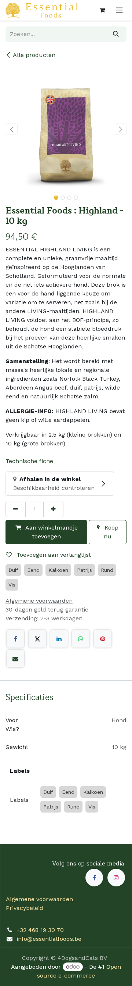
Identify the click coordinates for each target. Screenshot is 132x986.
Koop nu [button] (110, 532)
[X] (37, 639)
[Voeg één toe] (53, 509)
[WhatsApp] (80, 639)
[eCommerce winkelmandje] (102, 10)
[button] (12, 129)
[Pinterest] (102, 639)
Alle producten (34, 54)
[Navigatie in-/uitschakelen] (119, 10)
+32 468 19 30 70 (40, 929)
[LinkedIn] (59, 639)
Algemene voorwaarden (39, 899)
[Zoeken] (115, 34)
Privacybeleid (24, 907)
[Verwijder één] (16, 509)
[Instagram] (116, 877)
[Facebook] (15, 639)
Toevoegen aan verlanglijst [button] (53, 554)
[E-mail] (15, 658)
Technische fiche (29, 461)
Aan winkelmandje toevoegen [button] (51, 532)
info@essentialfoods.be (48, 938)
